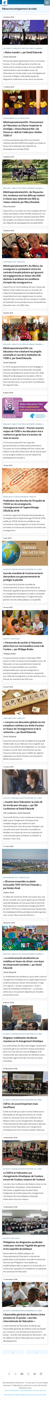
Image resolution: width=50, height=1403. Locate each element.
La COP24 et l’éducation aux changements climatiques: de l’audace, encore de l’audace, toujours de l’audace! (25, 1168)
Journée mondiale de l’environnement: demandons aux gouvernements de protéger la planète (25, 569)
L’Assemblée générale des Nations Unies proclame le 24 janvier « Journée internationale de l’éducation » (25, 1310)
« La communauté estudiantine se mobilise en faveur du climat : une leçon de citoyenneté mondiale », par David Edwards (25, 959)
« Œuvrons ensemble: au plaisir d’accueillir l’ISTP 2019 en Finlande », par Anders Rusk (25, 881)
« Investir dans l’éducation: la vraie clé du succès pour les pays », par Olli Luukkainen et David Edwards (25, 802)
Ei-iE (3, 3)
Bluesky (34, 1374)
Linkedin (41, 1374)
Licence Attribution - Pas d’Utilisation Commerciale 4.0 (24, 1390)
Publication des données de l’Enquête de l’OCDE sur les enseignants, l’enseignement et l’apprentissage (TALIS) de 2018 (25, 498)
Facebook (9, 1374)
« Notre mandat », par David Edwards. (25, 48)
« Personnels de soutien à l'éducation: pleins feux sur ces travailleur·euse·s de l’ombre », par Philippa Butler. (25, 643)
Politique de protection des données (32, 1394)
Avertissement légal (11, 1394)
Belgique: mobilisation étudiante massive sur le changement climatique (25, 1032)
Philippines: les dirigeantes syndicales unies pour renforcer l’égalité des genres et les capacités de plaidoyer (25, 1239)
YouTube (21, 1374)
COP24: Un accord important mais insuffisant (25, 1099)
